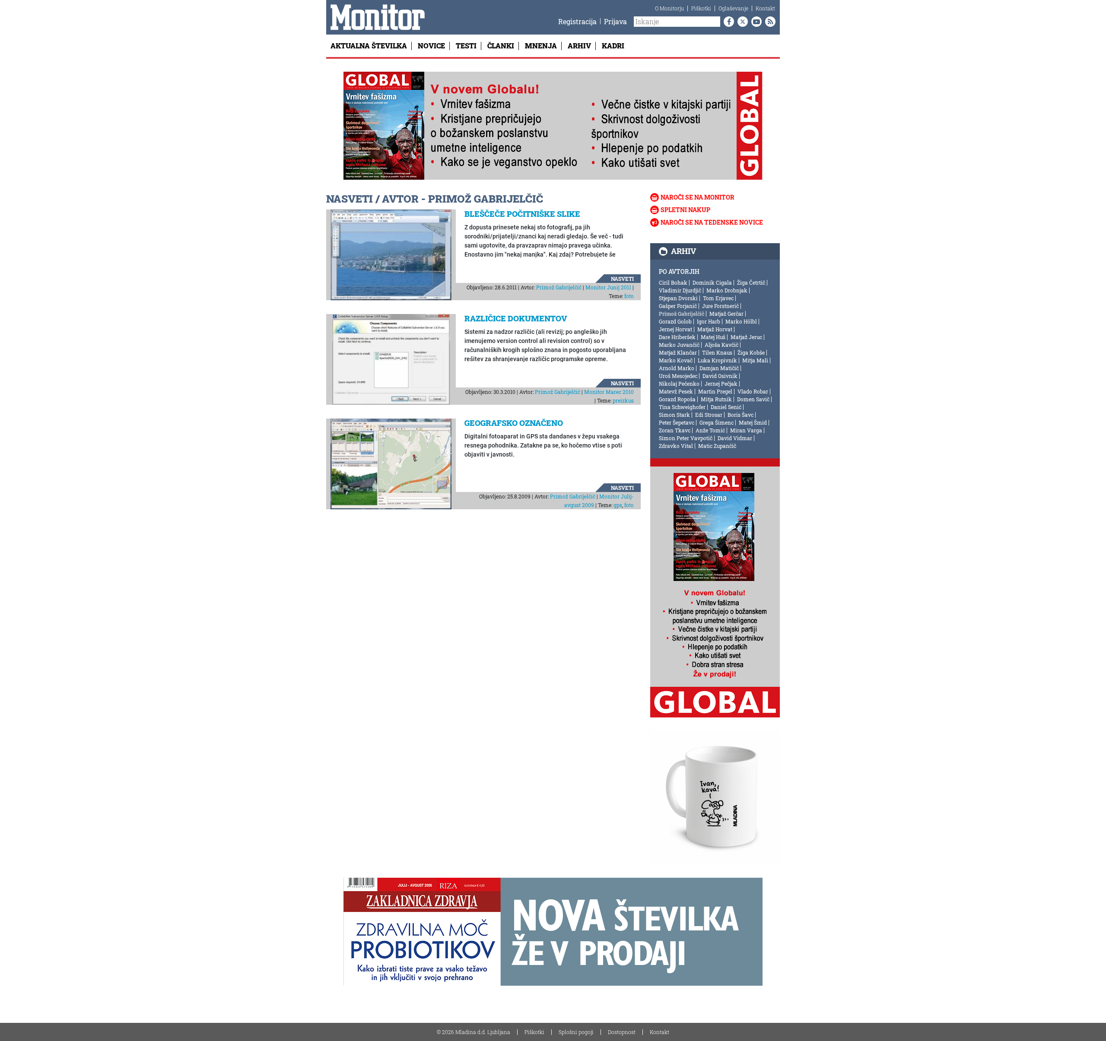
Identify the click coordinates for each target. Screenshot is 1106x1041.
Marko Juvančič (679, 344)
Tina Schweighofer (682, 406)
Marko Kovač (676, 360)
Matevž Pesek (676, 391)
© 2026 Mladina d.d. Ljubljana (473, 1031)
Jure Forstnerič (720, 305)
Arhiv (579, 45)
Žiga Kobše (751, 352)
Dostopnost (622, 1031)
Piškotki (701, 8)
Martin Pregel (715, 391)
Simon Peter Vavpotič (685, 438)
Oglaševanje (733, 8)
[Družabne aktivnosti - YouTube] (755, 21)
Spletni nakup (685, 210)
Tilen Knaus (717, 352)
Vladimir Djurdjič (680, 290)
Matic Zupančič (717, 445)
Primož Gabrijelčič (559, 287)
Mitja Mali (755, 360)
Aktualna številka (369, 45)
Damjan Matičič (719, 368)
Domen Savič (753, 399)
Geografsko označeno (513, 423)
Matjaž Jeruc (746, 336)
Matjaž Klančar (678, 352)
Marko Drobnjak (726, 290)
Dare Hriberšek (677, 336)
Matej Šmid (753, 422)
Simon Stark (674, 414)
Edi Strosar (708, 414)
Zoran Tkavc (674, 430)
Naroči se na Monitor (697, 197)
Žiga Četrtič (751, 282)
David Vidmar (735, 438)
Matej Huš (713, 336)
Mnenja (541, 45)
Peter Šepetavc (676, 422)
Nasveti (622, 278)
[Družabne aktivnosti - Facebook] (727, 21)
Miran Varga (746, 430)
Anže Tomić (710, 430)
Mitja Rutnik (716, 399)
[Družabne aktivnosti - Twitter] (741, 21)
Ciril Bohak (673, 282)
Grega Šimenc (716, 422)
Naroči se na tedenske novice (712, 222)
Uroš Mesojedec (678, 375)
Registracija (577, 21)
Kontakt (765, 8)
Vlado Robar (752, 391)
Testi (466, 45)
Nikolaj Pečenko (679, 383)
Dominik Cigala (712, 282)
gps (617, 504)
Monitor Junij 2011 (608, 287)
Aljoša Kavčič (721, 344)
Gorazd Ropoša (677, 399)
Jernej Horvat (675, 329)
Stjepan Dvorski (678, 298)
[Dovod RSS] (768, 21)
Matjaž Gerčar (726, 313)
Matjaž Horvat (714, 329)
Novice (431, 45)
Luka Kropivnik (717, 360)
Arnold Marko (676, 368)
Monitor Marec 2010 (609, 391)
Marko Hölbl (741, 321)
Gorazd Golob (675, 321)
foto (629, 295)
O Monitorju (669, 8)
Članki (500, 45)
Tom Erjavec (718, 298)
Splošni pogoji (576, 1031)
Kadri (613, 45)
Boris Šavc (740, 414)
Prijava (615, 21)
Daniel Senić (726, 406)
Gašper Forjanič (678, 305)
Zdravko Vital (676, 445)
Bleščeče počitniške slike (522, 214)
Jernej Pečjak (721, 383)
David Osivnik (719, 375)
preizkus (623, 400)
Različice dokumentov (515, 318)
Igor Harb (708, 321)
